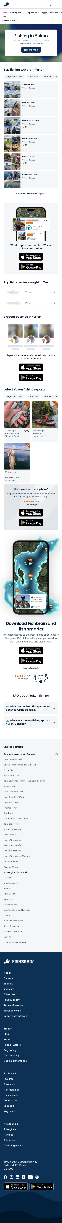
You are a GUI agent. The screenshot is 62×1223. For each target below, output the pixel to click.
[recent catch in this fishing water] (17, 421)
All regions (10, 1129)
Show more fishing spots (31, 193)
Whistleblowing (12, 1010)
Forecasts (9, 1084)
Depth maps (10, 1100)
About (7, 972)
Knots (7, 1039)
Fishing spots (11, 1095)
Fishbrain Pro (11, 1073)
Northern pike (50, 76)
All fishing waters (13, 1145)
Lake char (33, 76)
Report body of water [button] (16, 1015)
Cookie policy (11, 1055)
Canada (5, 20)
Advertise (9, 994)
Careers (8, 978)
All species (10, 1140)
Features (8, 1078)
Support (8, 983)
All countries (11, 1123)
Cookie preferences (15, 1060)
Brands (8, 1028)
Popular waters (12, 1044)
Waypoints (9, 1111)
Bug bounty (10, 1050)
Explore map (31, 49)
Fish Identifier (11, 1089)
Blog (6, 1033)
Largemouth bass (14, 76)
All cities (8, 1134)
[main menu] (56, 4)
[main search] (49, 4)
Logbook (9, 1105)
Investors (9, 988)
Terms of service (13, 1005)
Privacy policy (12, 999)
